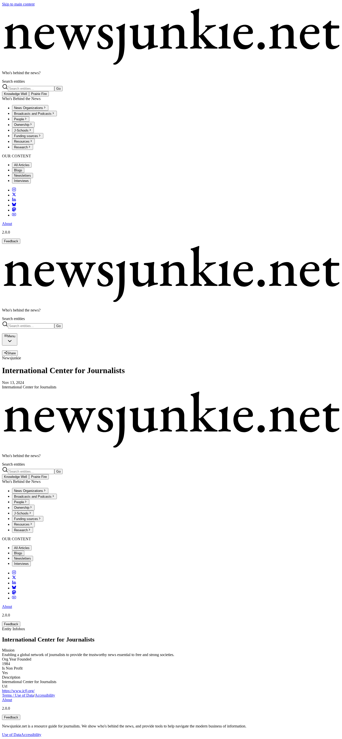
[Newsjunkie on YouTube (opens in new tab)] (14, 215)
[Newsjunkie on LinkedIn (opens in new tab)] (14, 200)
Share (11, 353)
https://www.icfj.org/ (18, 691)
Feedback (11, 241)
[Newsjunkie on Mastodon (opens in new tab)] (14, 210)
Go (58, 88)
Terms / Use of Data (18, 695)
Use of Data (11, 734)
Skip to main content (18, 4)
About (7, 224)
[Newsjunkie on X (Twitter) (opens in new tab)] (14, 195)
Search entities (13, 81)
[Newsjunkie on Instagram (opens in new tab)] (14, 190)
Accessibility (45, 695)
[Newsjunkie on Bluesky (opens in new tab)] (14, 205)
